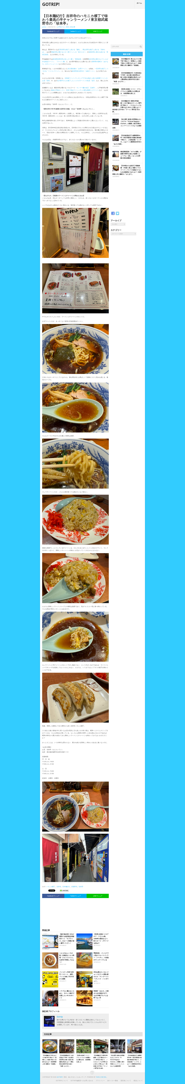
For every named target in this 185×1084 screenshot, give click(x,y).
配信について (138, 1080)
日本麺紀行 (66, 886)
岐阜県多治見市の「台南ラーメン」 (84, 71)
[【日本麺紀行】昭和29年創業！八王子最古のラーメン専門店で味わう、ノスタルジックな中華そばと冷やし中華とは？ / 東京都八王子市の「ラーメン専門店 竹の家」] (100, 1046)
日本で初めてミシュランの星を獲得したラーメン (82, 90)
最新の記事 (127, 54)
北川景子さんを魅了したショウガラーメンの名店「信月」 (76, 80)
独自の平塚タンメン (58, 90)
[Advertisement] (75, 912)
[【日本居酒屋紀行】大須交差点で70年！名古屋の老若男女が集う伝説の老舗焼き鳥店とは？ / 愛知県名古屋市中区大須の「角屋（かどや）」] (66, 1046)
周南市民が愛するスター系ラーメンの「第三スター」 (69, 52)
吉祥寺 (59, 886)
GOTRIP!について (62, 1080)
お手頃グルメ (61, 27)
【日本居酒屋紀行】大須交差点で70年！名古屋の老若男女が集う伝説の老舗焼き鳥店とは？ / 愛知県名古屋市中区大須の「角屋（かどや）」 (126, 77)
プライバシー (100, 1080)
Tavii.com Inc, (101, 1077)
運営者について (126, 1080)
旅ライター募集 (112, 1080)
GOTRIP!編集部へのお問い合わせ (82, 1080)
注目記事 (72, 27)
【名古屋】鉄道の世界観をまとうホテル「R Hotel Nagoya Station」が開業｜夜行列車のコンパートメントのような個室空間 (126, 123)
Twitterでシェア (75, 31)
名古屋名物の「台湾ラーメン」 (78, 68)
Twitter (117, 213)
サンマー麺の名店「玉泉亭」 (86, 88)
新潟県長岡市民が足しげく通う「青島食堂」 (68, 59)
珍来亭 (81, 886)
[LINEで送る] (64, 890)
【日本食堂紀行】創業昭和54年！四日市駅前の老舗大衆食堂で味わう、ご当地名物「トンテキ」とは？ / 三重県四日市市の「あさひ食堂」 (126, 140)
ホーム (139, 3)
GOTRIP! (51, 4)
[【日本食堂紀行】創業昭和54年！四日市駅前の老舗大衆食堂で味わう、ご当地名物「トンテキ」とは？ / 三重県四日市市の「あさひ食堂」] (134, 1046)
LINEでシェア (97, 31)
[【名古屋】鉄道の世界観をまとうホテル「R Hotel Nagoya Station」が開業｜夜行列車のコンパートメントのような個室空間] (117, 1046)
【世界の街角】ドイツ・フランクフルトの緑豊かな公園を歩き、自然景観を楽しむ (130, 91)
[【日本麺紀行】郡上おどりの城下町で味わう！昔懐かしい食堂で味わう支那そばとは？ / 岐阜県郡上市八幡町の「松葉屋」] (49, 1046)
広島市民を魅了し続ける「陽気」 (70, 49)
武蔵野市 (74, 886)
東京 (67, 27)
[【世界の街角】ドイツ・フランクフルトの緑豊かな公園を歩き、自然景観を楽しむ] (83, 1046)
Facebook (113, 213)
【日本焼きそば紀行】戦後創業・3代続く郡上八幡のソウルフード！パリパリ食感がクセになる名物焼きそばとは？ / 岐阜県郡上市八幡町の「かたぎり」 (126, 170)
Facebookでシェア (53, 31)
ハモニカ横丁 (50, 886)
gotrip (44, 27)
